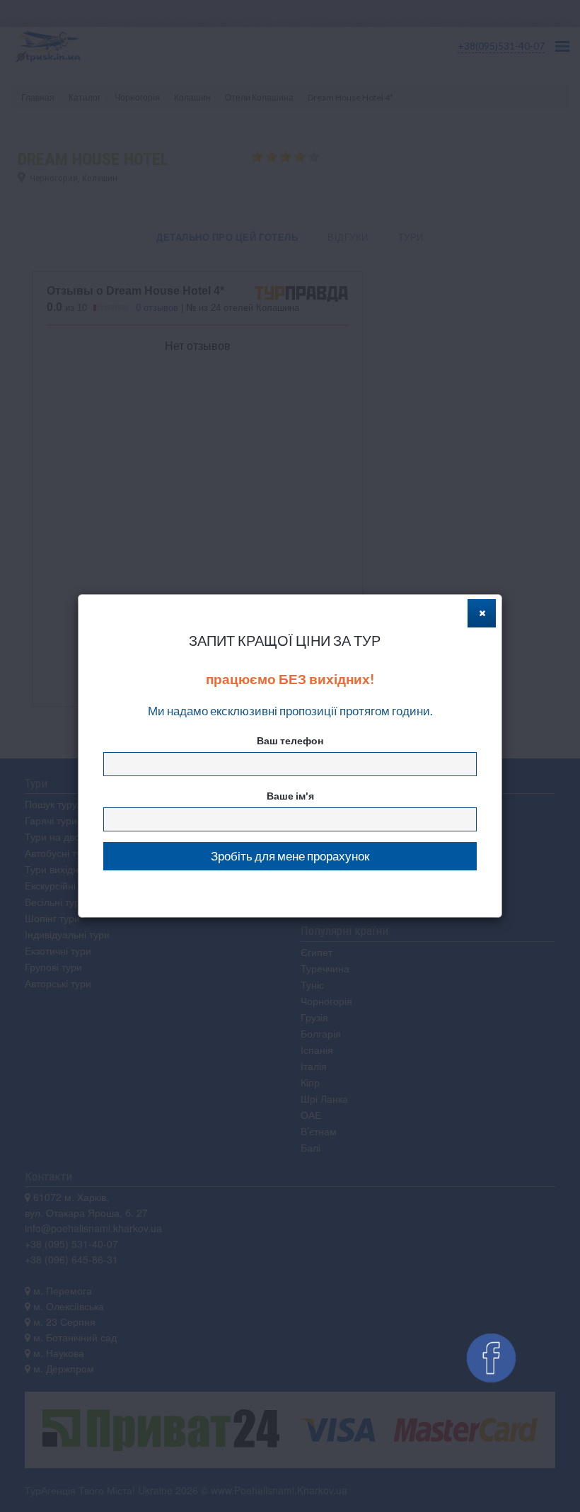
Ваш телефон (290, 740)
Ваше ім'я (290, 796)
